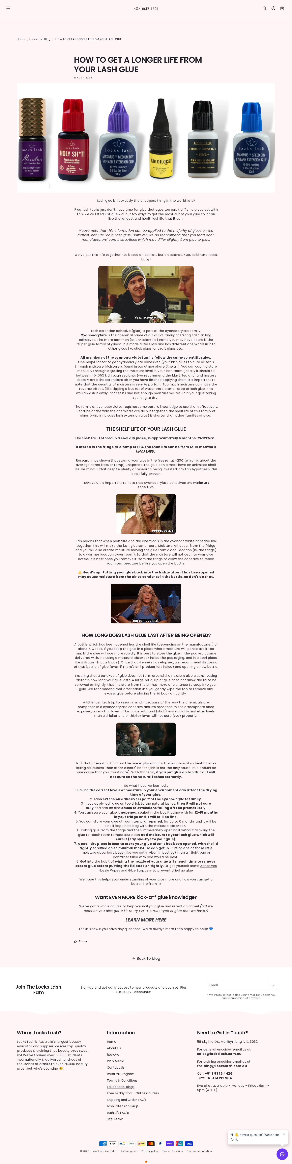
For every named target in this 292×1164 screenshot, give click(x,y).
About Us (114, 1048)
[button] (8, 8)
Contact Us (116, 1067)
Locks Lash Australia (104, 1151)
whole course (111, 906)
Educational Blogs (120, 1087)
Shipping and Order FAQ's (127, 1099)
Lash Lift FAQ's (118, 1112)
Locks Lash (113, 235)
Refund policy (129, 1151)
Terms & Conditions (122, 1080)
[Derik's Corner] (146, 1161)
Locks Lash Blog (40, 39)
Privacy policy (150, 1151)
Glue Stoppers (140, 870)
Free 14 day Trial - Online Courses (133, 1093)
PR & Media (115, 1061)
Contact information (199, 1151)
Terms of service (172, 1151)
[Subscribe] (272, 985)
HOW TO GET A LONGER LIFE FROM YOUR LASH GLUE (88, 39)
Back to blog (148, 958)
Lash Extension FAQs (122, 1106)
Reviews (113, 1054)
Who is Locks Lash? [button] (39, 1033)
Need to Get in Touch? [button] (222, 1033)
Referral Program (120, 1074)
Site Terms (115, 1119)
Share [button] (83, 941)
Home (21, 39)
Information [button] (121, 1033)
